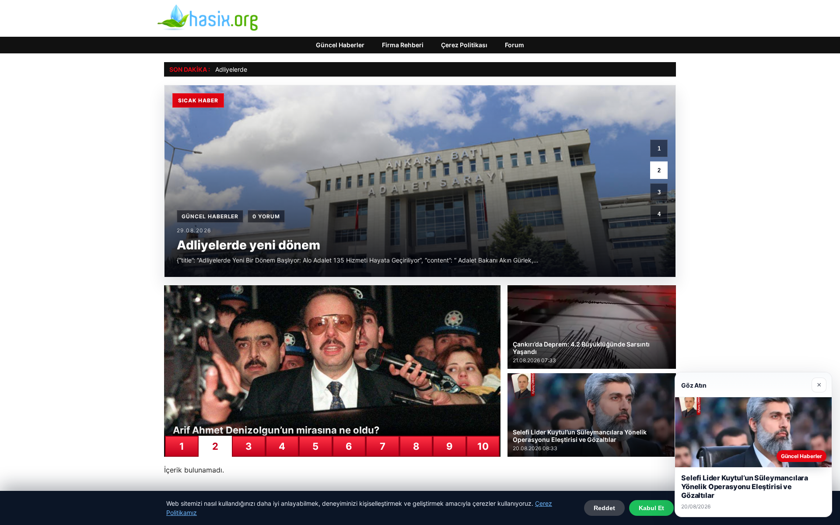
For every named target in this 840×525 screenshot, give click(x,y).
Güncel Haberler (340, 45)
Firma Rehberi (403, 45)
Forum (514, 45)
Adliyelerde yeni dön (244, 69)
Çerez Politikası (464, 45)
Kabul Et (651, 507)
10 (483, 446)
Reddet (604, 507)
